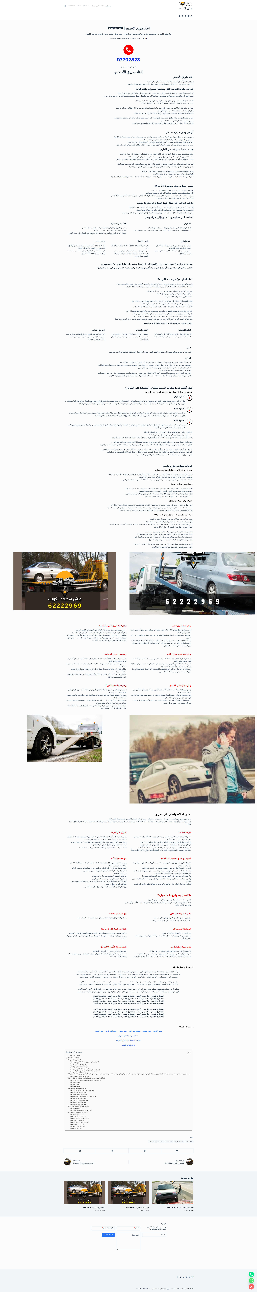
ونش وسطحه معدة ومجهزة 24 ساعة (82, 1068)
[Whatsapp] (251, 1280)
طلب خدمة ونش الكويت (79, 1124)
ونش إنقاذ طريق (111, 1031)
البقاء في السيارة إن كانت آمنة (81, 1118)
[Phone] (251, 1274)
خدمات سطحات (121, 38)
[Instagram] (185, 16)
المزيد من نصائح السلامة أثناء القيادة (82, 1110)
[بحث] (65, 6)
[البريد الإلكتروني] (183, 1277)
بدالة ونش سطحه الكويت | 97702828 (180, 1207)
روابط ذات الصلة (77, 1128)
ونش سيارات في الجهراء (79, 1102)
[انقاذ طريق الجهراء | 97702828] (84, 1192)
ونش (160, 1141)
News (79, 6)
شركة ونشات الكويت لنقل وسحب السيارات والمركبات (86, 1062)
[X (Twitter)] (188, 16)
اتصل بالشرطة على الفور (79, 1116)
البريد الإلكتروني (107, 1228)
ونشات (151, 1141)
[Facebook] (191, 16)
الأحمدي (127, 38)
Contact (72, 6)
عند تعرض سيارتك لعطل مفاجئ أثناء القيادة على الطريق (87, 1080)
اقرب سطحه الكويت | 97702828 (137, 1207)
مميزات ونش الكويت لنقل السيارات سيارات (84, 1090)
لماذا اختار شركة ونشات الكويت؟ (81, 1076)
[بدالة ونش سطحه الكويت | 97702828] (172, 1192)
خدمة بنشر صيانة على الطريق (128, 1036)
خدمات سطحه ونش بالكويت (78, 1088)
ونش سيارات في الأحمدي (79, 1104)
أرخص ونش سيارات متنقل (79, 1064)
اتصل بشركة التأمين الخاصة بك (80, 1122)
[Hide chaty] (251, 1286)
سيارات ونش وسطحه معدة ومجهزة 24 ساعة (84, 1096)
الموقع (163, 1234)
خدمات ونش (113, 38)
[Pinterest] (112, 1150)
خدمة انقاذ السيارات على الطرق (81, 1066)
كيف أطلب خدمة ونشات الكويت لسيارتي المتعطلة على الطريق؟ (87, 1078)
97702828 (128, 59)
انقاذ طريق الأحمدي (73, 1057)
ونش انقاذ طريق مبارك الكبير (80, 1100)
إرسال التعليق (108, 1234)
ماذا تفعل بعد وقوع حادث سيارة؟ (79, 1112)
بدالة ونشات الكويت (128, 1045)
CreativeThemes (142, 1288)
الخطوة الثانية (76, 1084)
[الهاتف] (182, 16)
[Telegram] (180, 1277)
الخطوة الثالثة (76, 1086)
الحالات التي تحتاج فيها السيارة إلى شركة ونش (84, 1072)
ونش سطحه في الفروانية (79, 1098)
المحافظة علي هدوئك (78, 1120)
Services (86, 6)
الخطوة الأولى (76, 1082)
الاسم (136, 1228)
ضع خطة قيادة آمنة (77, 1108)
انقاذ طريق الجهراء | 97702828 (94, 1207)
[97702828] (128, 50)
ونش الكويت (185, 8)
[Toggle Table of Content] (188, 1052)
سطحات (168, 1141)
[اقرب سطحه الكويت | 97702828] (128, 1192)
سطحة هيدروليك (135, 1031)
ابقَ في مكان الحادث (78, 1114)
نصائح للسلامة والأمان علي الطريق (79, 1106)
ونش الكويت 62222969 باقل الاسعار (101, 6)
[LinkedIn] (80, 1150)
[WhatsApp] (179, 16)
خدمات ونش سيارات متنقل (80, 1094)
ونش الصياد (99, 1031)
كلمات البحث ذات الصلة (79, 1126)
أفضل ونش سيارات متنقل (79, 1092)
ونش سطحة (147, 1031)
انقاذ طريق (179, 1141)
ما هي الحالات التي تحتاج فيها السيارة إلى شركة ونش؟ (86, 1070)
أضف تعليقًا (135, 1235)
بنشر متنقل (123, 1031)
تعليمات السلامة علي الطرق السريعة (128, 1040)
